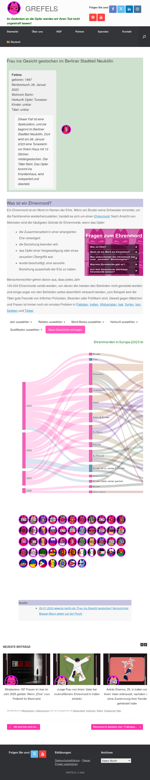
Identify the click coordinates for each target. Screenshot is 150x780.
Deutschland (79, 710)
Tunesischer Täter (112, 710)
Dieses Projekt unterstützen (72, 762)
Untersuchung (42, 710)
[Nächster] (145, 644)
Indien (94, 304)
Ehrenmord (102, 216)
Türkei (29, 310)
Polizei (100, 710)
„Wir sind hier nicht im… (23, 726)
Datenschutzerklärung (67, 760)
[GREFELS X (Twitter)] (121, 9)
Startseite (12, 31)
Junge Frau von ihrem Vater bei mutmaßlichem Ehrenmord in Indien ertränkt (77, 694)
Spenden (103, 31)
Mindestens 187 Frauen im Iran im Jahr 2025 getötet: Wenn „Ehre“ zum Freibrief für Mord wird (27, 694)
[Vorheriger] (142, 644)
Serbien (12, 310)
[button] (144, 36)
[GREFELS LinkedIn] (129, 9)
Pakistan (82, 304)
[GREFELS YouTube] (101, 17)
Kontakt (126, 31)
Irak (120, 304)
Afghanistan (108, 304)
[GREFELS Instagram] (137, 9)
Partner (79, 31)
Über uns (37, 31)
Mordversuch (28, 710)
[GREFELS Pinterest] (93, 17)
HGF (59, 31)
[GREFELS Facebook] (113, 9)
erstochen (91, 710)
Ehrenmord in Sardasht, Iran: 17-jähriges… (117, 726)
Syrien (129, 304)
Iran (138, 304)
